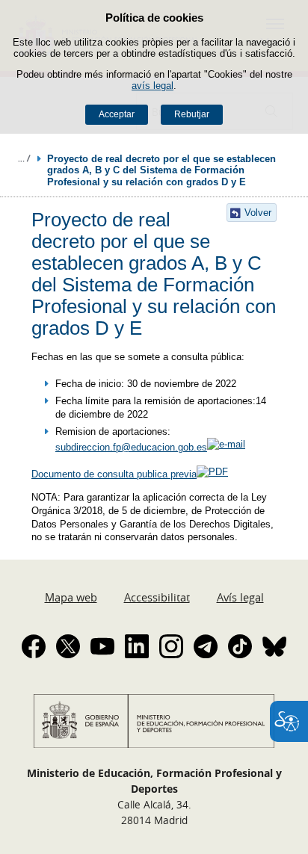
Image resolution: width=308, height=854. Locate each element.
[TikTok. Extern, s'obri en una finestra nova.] (240, 646)
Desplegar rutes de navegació (24, 158)
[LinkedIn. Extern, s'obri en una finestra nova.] (137, 646)
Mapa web (71, 597)
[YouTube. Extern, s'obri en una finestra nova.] (102, 646)
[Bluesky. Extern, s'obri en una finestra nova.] (274, 646)
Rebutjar (191, 114)
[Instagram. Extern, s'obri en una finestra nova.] (171, 646)
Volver (257, 212)
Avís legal (240, 597)
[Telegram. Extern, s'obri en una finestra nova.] (206, 646)
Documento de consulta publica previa (114, 474)
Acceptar (117, 114)
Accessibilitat (157, 597)
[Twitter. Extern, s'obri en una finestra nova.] (68, 646)
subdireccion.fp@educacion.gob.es (131, 447)
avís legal (152, 85)
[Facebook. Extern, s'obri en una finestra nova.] (34, 646)
